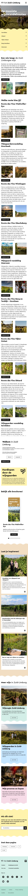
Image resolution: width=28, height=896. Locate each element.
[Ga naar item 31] (12, 538)
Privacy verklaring (19, 889)
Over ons (3, 868)
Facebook (13, 846)
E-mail (3, 850)
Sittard (3, 36)
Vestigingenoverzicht (13, 865)
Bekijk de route (5, 140)
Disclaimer (3, 889)
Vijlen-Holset (5, 39)
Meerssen (4, 47)
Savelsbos (4, 32)
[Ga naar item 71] (18, 538)
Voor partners (11, 892)
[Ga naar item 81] (19, 538)
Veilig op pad (5, 79)
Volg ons (3, 872)
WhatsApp (4, 846)
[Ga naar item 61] (16, 538)
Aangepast (18, 457)
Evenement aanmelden (14, 868)
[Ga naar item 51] (15, 538)
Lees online (14, 534)
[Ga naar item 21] (11, 538)
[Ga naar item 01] (8, 538)
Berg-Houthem (5, 43)
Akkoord (9, 457)
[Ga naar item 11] (9, 538)
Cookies (3, 892)
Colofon (10, 889)
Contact (3, 865)
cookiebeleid (13, 453)
